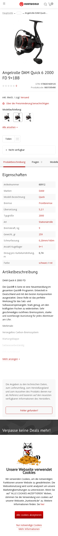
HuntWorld (29, 4)
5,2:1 (41, 209)
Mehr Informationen (29, 528)
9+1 (41, 246)
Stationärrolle (46, 221)
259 (41, 234)
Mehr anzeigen (10, 359)
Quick (42, 196)
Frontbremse (45, 203)
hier (42, 504)
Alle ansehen (9, 127)
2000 (41, 215)
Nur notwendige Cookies (29, 525)
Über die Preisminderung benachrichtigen (27, 103)
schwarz (43, 262)
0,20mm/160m (46, 240)
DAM (41, 190)
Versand (25, 97)
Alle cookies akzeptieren (29, 514)
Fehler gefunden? (29, 410)
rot (51, 262)
